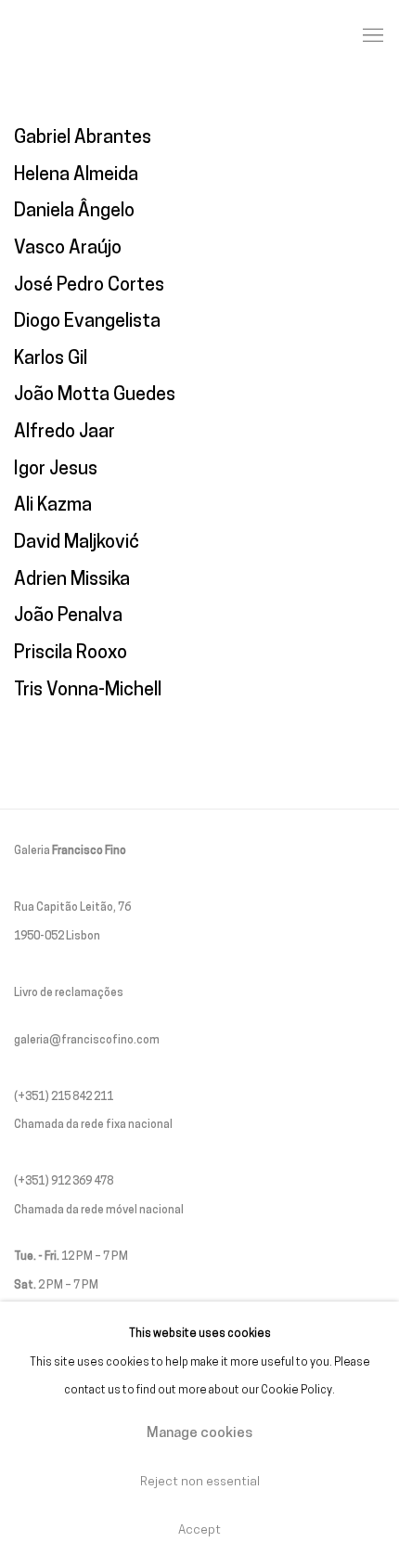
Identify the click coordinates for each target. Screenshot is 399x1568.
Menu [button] (371, 36)
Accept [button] (199, 1530)
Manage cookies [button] (199, 1433)
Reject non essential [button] (200, 1482)
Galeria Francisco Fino (116, 35)
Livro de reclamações (68, 993)
